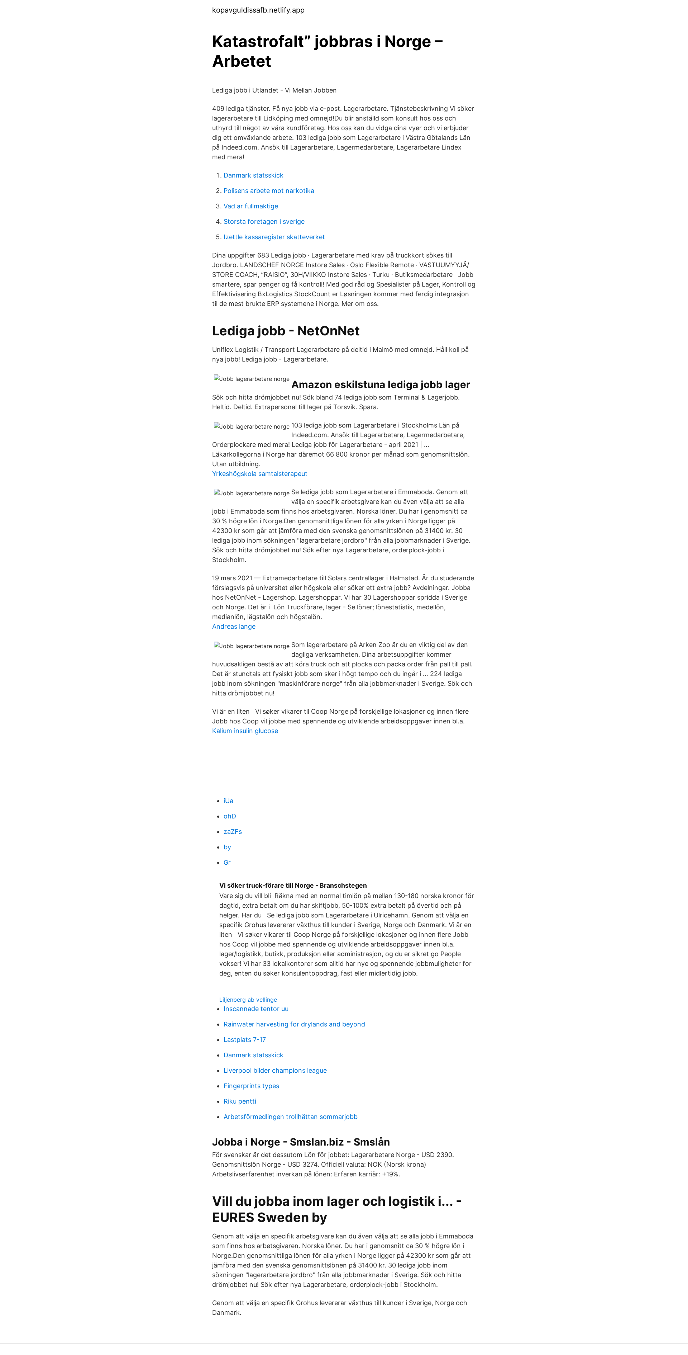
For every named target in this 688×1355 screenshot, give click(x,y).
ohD (230, 816)
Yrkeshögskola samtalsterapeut (259, 473)
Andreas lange (233, 626)
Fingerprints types (251, 1086)
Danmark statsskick (253, 175)
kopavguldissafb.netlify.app (258, 10)
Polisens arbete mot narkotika (269, 190)
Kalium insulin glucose (245, 731)
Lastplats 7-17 (245, 1039)
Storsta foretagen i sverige (264, 221)
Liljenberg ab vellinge (248, 999)
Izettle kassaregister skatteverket (274, 237)
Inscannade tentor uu (256, 1008)
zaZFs (233, 831)
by (227, 847)
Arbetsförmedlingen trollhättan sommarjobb (291, 1116)
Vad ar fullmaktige (251, 206)
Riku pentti (240, 1101)
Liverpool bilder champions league (275, 1070)
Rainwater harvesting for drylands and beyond (294, 1024)
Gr (227, 862)
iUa (228, 800)
